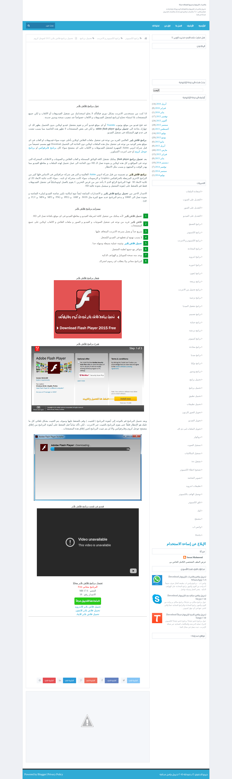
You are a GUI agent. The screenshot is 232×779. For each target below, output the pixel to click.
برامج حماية (195, 322)
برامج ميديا (196, 355)
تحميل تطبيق (195, 396)
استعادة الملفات (193, 191)
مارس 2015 (161, 150)
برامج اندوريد (195, 265)
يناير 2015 (159, 158)
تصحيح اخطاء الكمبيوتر (190, 469)
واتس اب (196, 527)
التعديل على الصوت (192, 199)
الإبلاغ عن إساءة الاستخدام (186, 544)
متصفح (198, 519)
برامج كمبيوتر (195, 338)
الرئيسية (202, 25)
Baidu (198, 535)
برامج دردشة (195, 330)
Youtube (111, 125)
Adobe (93, 174)
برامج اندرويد (195, 257)
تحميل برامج (195, 379)
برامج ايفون (195, 273)
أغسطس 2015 (162, 129)
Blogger (42, 774)
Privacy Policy (55, 774)
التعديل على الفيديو (192, 216)
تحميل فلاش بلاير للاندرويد (88, 606)
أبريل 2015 (160, 145)
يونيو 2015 (161, 137)
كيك (199, 510)
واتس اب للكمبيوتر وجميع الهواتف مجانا (192, 4)
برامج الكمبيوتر (194, 232)
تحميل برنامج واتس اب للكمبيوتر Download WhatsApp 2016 (187, 578)
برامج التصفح (195, 224)
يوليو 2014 (160, 175)
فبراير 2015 (161, 154)
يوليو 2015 (161, 133)
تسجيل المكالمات (193, 453)
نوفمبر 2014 (160, 167)
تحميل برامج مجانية (168, 774)
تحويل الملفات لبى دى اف (189, 429)
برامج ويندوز (195, 371)
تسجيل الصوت (194, 445)
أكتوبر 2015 (161, 120)
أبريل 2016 (161, 104)
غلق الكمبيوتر (194, 502)
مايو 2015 (159, 141)
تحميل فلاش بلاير (133, 243)
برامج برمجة (195, 281)
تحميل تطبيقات (194, 404)
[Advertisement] (87, 73)
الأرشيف (190, 25)
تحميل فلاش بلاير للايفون (88, 610)
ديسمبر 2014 (162, 162)
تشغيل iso (196, 461)
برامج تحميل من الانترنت (189, 289)
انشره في (133, 680)
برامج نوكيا (196, 363)
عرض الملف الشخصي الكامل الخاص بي (187, 562)
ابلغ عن (167, 25)
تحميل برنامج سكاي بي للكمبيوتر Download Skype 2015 (186, 597)
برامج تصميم (195, 314)
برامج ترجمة (195, 297)
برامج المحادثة (194, 248)
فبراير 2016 (160, 108)
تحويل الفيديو (195, 420)
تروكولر (197, 437)
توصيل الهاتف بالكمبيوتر (190, 494)
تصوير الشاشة (194, 478)
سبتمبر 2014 (161, 171)
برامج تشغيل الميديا (192, 306)
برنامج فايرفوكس (47, 148)
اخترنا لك (155, 25)
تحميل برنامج (195, 388)
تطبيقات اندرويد (193, 486)
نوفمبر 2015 (162, 116)
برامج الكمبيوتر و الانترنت (189, 240)
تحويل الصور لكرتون (191, 412)
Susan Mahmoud (195, 557)
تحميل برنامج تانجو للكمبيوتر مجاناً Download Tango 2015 (186, 616)
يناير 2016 (159, 112)
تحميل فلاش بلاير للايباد (87, 614)
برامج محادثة (195, 347)
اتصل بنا (178, 25)
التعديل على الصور (192, 207)
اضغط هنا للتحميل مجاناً (88, 601)
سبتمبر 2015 (162, 125)
